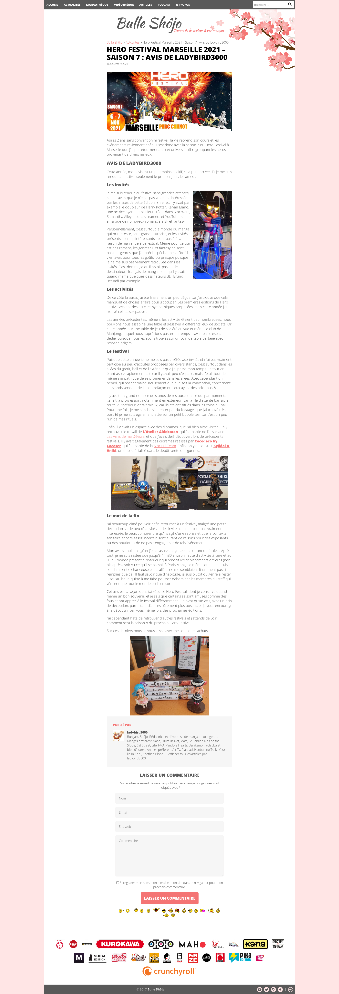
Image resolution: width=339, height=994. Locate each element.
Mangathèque (97, 4)
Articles (145, 4)
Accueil (52, 4)
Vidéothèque (124, 4)
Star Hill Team (165, 445)
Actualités (72, 4)
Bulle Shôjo (148, 23)
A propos (183, 4)
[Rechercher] (290, 4)
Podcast (164, 4)
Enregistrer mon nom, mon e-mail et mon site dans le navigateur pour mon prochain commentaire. (171, 885)
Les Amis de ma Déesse (125, 436)
